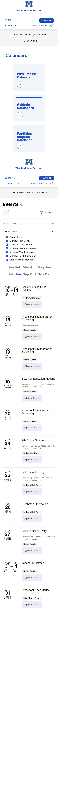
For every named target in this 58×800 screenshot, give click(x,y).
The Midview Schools (19, 35)
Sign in (46, 20)
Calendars (32, 41)
